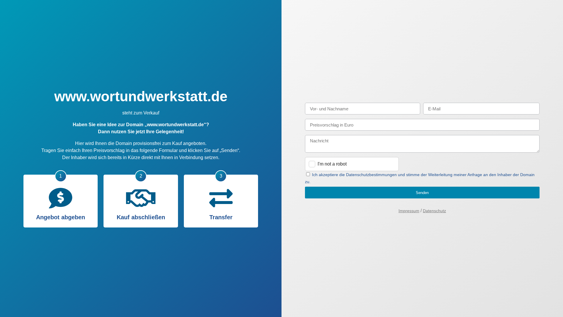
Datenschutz (434, 210)
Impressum (408, 210)
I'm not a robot (332, 163)
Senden (422, 192)
